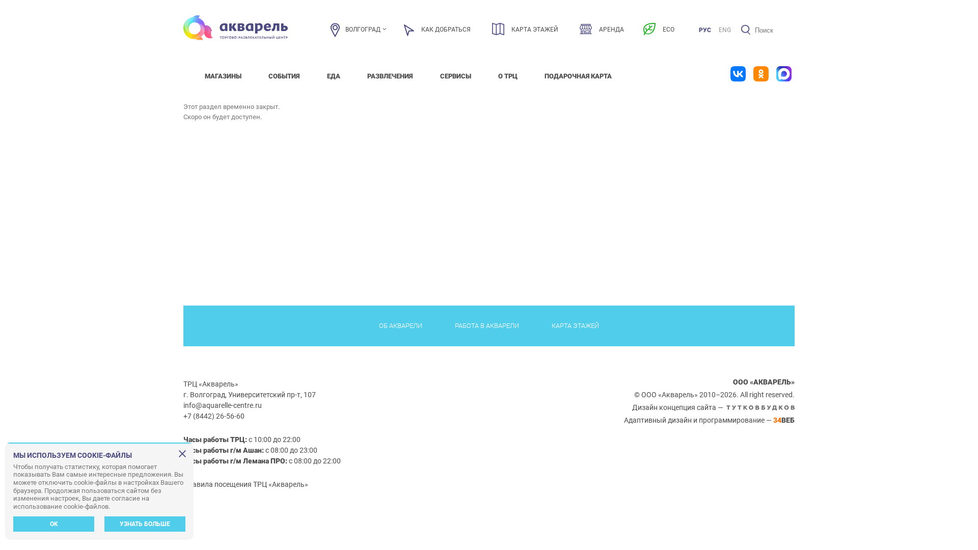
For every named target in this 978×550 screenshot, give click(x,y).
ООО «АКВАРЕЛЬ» (764, 382)
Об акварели (400, 325)
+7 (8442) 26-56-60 (213, 416)
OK (54, 524)
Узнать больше (145, 524)
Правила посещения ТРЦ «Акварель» (245, 484)
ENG (725, 30)
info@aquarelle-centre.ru (222, 405)
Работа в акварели (487, 325)
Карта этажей (575, 325)
